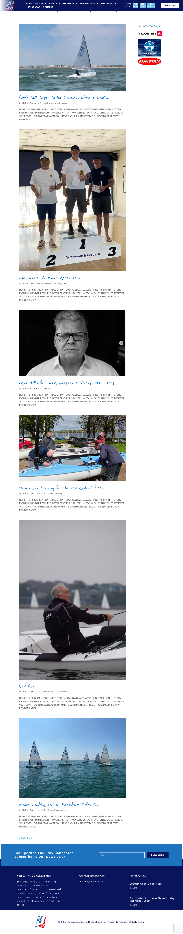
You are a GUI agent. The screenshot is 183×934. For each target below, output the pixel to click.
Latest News (48, 103)
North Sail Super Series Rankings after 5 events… (64, 97)
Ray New (26, 686)
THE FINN (39, 3)
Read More (135, 888)
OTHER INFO (107, 3)
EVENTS (53, 3)
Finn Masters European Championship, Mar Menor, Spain (152, 899)
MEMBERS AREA (87, 3)
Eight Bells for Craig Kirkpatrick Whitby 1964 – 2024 (66, 383)
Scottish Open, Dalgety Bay (146, 883)
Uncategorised (61, 103)
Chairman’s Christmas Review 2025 (49, 278)
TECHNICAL (68, 3)
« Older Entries (26, 838)
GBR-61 (25, 103)
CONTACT (48, 7)
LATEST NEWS (33, 7)
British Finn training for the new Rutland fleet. (61, 488)
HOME (29, 3)
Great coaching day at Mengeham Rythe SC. (59, 805)
